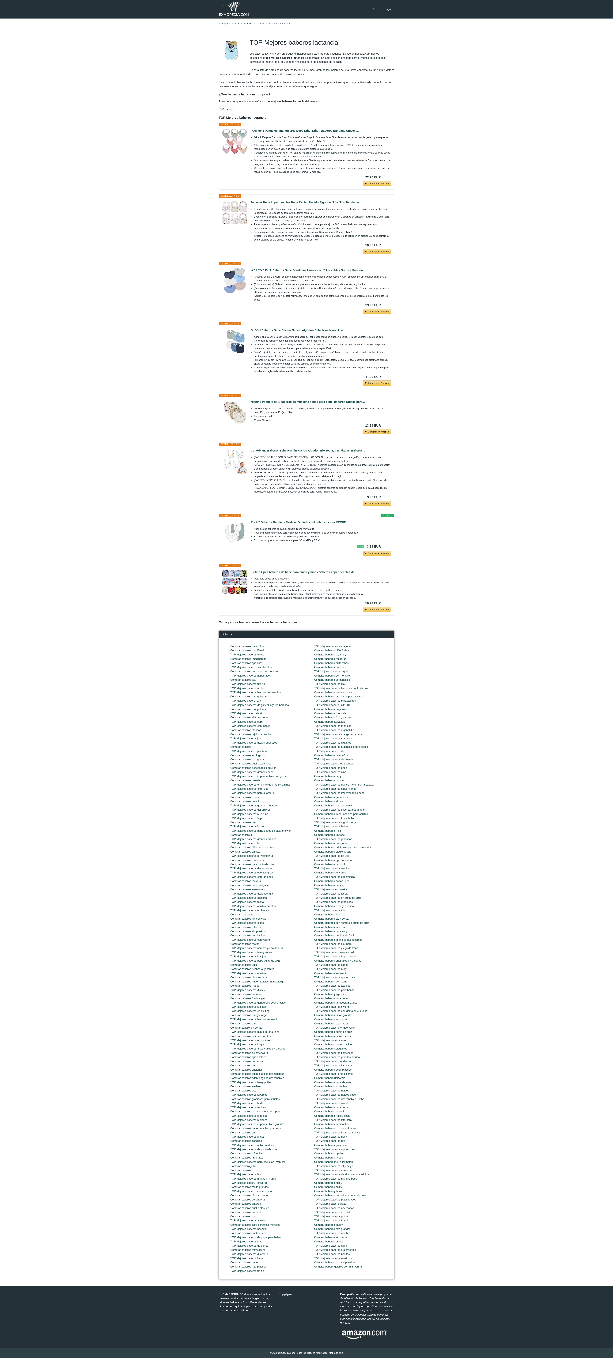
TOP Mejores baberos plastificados (335, 1199)
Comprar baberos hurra (244, 1065)
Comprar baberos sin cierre (330, 1237)
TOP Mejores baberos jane (246, 738)
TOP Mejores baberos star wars (333, 738)
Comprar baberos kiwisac (329, 834)
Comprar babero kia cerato (246, 1027)
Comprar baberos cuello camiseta (250, 763)
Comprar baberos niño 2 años (331, 650)
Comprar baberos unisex (245, 851)
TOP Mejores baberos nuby (330, 969)
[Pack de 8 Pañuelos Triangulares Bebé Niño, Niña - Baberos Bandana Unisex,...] (235, 141)
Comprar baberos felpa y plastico (334, 906)
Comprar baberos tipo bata (246, 663)
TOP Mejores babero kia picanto (333, 1073)
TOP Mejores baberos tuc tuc (247, 683)
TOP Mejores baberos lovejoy (248, 956)
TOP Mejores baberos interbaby (333, 1119)
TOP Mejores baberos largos (247, 1044)
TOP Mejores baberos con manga (250, 725)
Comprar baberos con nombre (332, 675)
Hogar (388, 9)
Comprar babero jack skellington (333, 1161)
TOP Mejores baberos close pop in (251, 1191)
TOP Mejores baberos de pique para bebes (255, 1237)
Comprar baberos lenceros (330, 872)
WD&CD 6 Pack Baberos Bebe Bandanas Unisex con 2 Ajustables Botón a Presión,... (308, 270)
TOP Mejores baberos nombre (332, 1233)
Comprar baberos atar (243, 1090)
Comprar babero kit (241, 834)
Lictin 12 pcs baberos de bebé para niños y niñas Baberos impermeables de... (304, 572)
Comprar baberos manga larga (248, 1015)
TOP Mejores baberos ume (330, 1040)
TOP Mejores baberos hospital (248, 1228)
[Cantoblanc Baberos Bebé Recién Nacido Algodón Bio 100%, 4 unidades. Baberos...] (235, 461)
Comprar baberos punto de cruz (333, 1031)
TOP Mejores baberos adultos (248, 1220)
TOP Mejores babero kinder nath (333, 1061)
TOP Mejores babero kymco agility (335, 1027)
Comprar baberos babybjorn (330, 776)
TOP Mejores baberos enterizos (249, 788)
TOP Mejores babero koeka (330, 889)
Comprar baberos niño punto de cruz (252, 847)
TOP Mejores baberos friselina (248, 897)
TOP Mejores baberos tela (329, 1140)
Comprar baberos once (244, 1262)
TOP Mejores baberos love (246, 1241)
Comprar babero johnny (328, 1191)
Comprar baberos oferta (328, 1241)
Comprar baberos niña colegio (248, 918)
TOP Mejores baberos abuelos (332, 985)
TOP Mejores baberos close (247, 922)
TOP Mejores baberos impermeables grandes (257, 1124)
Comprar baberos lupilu (328, 1182)
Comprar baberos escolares (330, 1019)
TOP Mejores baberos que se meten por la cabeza (344, 784)
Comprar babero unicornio (329, 1078)
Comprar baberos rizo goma (247, 759)
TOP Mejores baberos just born (333, 943)
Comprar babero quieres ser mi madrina (338, 1266)
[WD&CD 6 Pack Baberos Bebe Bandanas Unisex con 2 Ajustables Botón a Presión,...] (235, 280)
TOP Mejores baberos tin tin (247, 1270)
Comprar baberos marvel (329, 1111)
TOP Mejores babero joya (245, 700)
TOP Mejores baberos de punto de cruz (253, 1149)
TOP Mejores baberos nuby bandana (252, 1145)
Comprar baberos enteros (245, 1203)
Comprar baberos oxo (243, 679)
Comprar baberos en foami (330, 973)
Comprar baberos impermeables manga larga (257, 981)
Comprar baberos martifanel (247, 650)
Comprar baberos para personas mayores (255, 1224)
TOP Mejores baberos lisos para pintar (337, 1132)
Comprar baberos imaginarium (248, 658)
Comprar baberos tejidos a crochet (251, 734)
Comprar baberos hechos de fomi (334, 935)
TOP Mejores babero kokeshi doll (334, 952)
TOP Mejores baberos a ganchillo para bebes (341, 746)
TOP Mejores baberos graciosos (333, 901)
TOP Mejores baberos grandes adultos (253, 839)
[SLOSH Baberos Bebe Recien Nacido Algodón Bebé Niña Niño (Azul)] (235, 341)
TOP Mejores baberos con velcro (250, 939)
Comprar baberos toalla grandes (249, 1187)
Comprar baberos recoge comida (333, 805)
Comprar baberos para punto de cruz (252, 864)
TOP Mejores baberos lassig (331, 893)
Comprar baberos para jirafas (331, 1023)
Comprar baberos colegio (245, 801)
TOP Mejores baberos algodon (332, 671)
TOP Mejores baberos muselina (249, 814)
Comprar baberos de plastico (247, 935)
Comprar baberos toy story (330, 654)
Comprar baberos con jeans (330, 981)
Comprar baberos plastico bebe (249, 1195)
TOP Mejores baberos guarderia (249, 1254)
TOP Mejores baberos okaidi (331, 1103)
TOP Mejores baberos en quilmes (250, 1040)
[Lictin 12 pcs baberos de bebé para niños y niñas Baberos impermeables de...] (235, 582)
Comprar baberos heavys (329, 885)
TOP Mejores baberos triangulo (332, 725)
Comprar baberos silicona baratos (250, 1036)
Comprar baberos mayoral (245, 881)
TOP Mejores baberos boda (246, 1103)
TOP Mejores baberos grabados (333, 839)
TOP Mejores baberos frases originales (253, 742)
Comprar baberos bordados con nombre (254, 671)
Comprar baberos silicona (329, 927)
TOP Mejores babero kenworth (248, 1182)
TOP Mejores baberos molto (247, 688)
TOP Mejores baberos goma (331, 1216)
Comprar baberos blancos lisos (249, 977)
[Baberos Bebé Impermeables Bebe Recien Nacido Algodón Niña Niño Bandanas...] (235, 213)
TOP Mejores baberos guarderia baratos (254, 805)
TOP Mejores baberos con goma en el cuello (340, 1010)
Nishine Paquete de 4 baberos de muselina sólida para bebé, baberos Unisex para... (308, 401)
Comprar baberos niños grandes (333, 1015)
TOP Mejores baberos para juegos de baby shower (260, 830)
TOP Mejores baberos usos (330, 1245)
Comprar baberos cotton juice (331, 881)
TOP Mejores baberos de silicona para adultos (341, 1174)
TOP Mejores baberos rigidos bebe (335, 1094)
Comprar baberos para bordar (331, 918)
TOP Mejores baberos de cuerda (333, 759)
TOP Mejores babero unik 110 (332, 705)
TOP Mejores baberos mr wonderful (251, 855)
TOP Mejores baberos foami (331, 1220)
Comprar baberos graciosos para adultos (338, 696)
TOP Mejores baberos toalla (247, 901)
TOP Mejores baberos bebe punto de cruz (255, 960)
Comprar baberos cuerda (245, 780)
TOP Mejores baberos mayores (333, 646)
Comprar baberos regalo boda (332, 1115)
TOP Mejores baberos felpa (246, 818)
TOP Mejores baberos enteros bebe (251, 876)
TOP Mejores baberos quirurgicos (250, 809)
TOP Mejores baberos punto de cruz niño (254, 1031)
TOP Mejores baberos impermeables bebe (339, 792)
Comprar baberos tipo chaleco (248, 1057)
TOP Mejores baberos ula (329, 683)
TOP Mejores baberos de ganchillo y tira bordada (259, 705)
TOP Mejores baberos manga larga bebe (338, 734)
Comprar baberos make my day (333, 692)
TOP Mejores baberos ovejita (331, 868)
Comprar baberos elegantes (330, 1048)
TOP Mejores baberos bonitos (332, 1254)
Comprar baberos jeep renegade (249, 885)
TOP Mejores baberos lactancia (333, 1065)
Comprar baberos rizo (243, 1170)
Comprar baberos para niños (247, 646)
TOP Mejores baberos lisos (246, 1258)
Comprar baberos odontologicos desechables (257, 1073)
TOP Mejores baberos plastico (248, 751)
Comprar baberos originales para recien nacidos (342, 847)
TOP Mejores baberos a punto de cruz (337, 1149)
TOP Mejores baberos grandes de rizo (337, 1057)
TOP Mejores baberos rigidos (331, 1090)
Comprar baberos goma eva (330, 1145)
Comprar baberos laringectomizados (335, 1002)
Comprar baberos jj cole (244, 797)
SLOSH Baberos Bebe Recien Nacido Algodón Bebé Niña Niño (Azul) (297, 330)
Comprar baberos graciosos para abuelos (255, 1099)
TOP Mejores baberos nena (330, 1136)
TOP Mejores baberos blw (245, 1174)
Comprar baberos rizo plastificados (335, 1128)
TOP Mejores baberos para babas (334, 990)
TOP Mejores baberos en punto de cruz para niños (260, 784)
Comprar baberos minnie (329, 780)
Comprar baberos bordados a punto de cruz (340, 1195)
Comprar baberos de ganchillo (332, 679)
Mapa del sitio (336, 1352)
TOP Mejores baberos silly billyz (333, 1166)
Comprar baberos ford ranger (247, 998)
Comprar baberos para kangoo (332, 931)
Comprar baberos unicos (245, 822)
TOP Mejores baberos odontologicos (252, 872)
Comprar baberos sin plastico (247, 931)
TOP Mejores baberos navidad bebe (335, 1178)
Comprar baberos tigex (244, 964)
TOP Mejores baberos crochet (332, 1212)
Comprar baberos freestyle (330, 713)
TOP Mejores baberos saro (246, 721)
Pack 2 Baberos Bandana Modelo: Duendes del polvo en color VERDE (298, 522)
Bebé (375, 9)
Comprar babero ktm (242, 1216)
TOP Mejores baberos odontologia (334, 876)
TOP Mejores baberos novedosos (334, 1208)
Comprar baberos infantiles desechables (338, 939)
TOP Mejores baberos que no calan (335, 977)
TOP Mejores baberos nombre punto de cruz (256, 948)
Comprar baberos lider (327, 914)
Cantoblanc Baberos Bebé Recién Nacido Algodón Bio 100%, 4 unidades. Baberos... (308, 450)
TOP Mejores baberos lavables (248, 1094)
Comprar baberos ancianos (246, 1069)
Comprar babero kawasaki (329, 721)
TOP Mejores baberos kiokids (248, 1006)
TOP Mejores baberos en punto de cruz (337, 897)
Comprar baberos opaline (329, 1153)
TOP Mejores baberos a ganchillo (334, 730)
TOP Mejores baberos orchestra (249, 910)
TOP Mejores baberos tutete (247, 654)
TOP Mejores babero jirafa (330, 1203)
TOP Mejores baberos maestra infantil (253, 1178)
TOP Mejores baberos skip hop (248, 1115)
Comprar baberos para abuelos (332, 1082)
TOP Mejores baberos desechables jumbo (339, 1099)
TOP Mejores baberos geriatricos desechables (258, 1002)
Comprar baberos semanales (331, 1124)
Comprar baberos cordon (329, 667)
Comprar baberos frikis (328, 830)
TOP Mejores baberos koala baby (334, 818)
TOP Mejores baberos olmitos (248, 973)
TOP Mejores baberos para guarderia (252, 792)
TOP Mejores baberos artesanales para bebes (257, 1048)
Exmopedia (225, 23)
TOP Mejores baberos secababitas (251, 667)
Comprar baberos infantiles (246, 1153)
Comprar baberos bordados (246, 1061)
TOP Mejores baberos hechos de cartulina (255, 692)
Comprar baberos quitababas (331, 663)
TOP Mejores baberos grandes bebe (251, 772)
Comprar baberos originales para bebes (337, 960)
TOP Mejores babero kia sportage (334, 763)
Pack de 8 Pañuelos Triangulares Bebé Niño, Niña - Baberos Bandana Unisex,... (305, 130)
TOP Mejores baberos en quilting (249, 1010)
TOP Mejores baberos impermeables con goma (258, 776)
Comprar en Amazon (378, 183)
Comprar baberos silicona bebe (249, 717)
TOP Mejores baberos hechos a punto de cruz (341, 688)
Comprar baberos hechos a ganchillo (252, 969)
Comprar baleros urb (242, 914)
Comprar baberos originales (330, 709)
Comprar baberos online (328, 1187)
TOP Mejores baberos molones (248, 1119)
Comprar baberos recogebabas (248, 696)
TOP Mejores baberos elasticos (333, 1258)
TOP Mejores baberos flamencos (333, 1052)
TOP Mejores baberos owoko (331, 1006)
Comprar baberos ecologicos (247, 755)
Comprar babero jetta (243, 1166)
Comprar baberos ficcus (328, 1157)
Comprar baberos (240, 746)
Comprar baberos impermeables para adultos (341, 814)
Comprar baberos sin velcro (330, 801)
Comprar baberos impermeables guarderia (255, 1128)
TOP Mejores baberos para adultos (335, 700)
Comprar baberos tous (243, 1023)
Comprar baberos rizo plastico (248, 1266)
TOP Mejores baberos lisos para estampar (339, 809)
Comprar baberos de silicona (247, 1199)
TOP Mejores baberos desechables (251, 868)
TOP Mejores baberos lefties (247, 1136)
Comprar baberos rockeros (330, 658)
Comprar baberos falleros (245, 927)
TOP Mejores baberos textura (248, 1107)
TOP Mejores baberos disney (247, 990)
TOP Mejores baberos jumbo (331, 964)
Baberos (248, 23)
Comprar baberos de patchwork (249, 1052)
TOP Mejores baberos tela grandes (251, 952)
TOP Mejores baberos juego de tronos (336, 948)
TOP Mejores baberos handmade (250, 675)
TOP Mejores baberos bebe (330, 767)
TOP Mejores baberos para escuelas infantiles (258, 1161)
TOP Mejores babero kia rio (246, 713)
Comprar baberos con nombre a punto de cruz (341, 922)
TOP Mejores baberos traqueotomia (251, 893)
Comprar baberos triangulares (248, 709)
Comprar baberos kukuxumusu (248, 889)
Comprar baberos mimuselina (247, 1249)
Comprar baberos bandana (246, 1140)
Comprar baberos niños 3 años (332, 1036)
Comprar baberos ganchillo (330, 864)
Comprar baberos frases (244, 985)
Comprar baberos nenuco (245, 994)
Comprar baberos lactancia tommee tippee (255, 1111)
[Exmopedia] (234, 9)
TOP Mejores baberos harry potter (250, 1082)
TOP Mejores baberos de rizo (331, 751)
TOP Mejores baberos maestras (333, 1170)
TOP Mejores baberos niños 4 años (335, 788)
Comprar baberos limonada (246, 1157)
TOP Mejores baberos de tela (331, 855)
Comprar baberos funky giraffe (332, 717)
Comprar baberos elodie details (332, 851)
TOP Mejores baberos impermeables (336, 956)
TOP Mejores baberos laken (247, 826)
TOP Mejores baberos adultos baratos (253, 906)
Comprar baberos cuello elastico (249, 1208)
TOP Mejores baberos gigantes (332, 742)
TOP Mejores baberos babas (331, 826)
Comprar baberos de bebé (245, 1212)
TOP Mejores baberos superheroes (335, 1249)
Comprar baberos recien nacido (333, 1044)
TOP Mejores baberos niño (330, 772)
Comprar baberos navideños (331, 755)
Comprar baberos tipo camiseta (333, 860)
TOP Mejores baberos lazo (246, 843)
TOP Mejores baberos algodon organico (337, 822)
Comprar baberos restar (244, 943)
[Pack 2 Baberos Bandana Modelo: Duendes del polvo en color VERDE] (235, 532)
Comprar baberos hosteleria (247, 1233)
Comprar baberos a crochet (330, 1086)
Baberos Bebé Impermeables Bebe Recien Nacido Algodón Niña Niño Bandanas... (306, 202)
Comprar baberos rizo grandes (332, 1228)
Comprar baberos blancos (245, 730)
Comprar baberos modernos (247, 860)
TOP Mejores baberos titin (329, 910)
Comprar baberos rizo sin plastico (334, 1262)
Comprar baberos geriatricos (331, 797)
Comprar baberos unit (243, 1132)
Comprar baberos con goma (330, 843)
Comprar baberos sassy (328, 1224)
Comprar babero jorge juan (330, 994)
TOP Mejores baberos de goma (249, 1245)
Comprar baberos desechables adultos (253, 767)
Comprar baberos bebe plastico (333, 1069)
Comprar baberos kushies (245, 1086)
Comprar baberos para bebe (331, 998)
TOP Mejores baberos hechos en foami (253, 1019)
